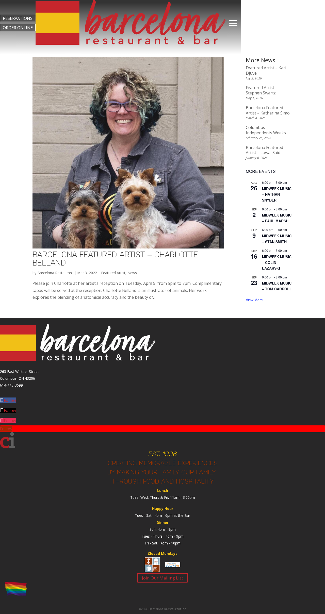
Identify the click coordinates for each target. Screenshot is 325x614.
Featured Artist (113, 272)
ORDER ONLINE (18, 27)
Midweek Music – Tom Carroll (277, 285)
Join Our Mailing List (162, 578)
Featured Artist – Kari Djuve (266, 70)
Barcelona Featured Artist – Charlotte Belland (115, 258)
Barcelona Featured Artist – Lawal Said (264, 150)
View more (254, 299)
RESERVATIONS (17, 18)
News (132, 272)
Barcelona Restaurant (55, 272)
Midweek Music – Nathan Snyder (276, 194)
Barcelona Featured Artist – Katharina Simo (268, 110)
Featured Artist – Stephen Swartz (262, 90)
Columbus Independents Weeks (266, 130)
